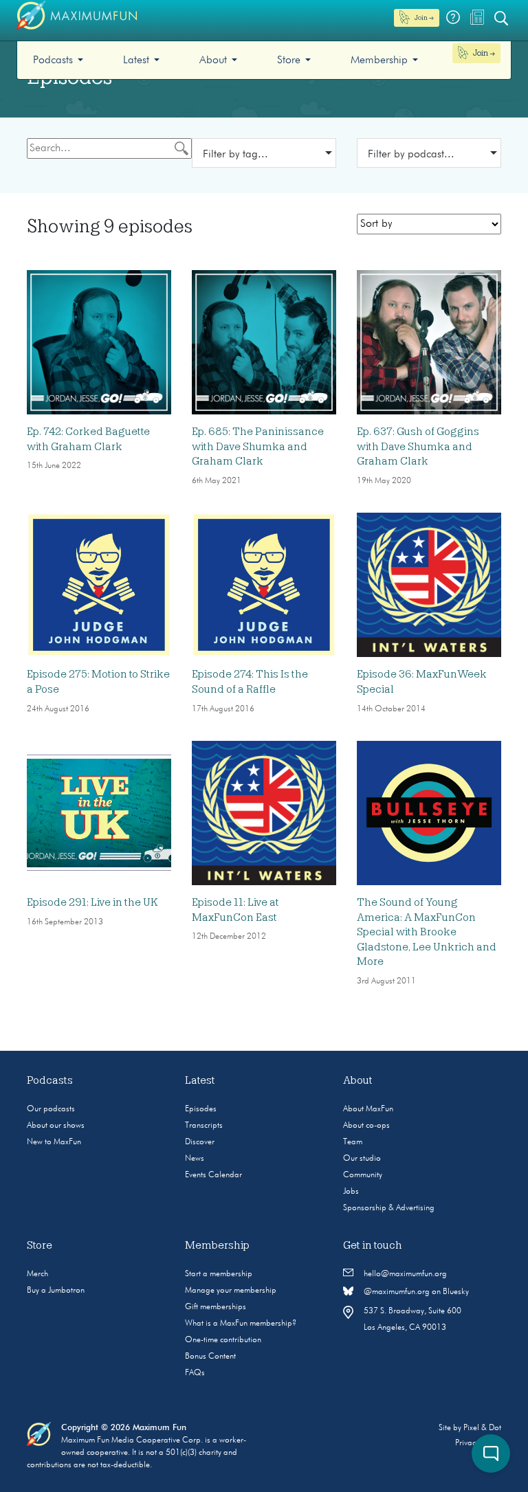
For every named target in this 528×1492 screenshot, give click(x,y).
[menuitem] (58, 60)
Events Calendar (213, 1175)
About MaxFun (368, 1109)
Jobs (351, 1192)
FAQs (195, 1373)
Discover (199, 1142)
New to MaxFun (54, 1142)
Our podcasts (51, 1109)
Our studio (362, 1159)
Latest (136, 60)
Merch (37, 1274)
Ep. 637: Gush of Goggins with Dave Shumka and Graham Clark (418, 446)
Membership (379, 60)
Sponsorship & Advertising (388, 1208)
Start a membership (218, 1274)
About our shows (56, 1126)
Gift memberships (215, 1307)
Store (288, 60)
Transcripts (204, 1126)
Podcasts (53, 60)
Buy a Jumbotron (56, 1291)
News (194, 1159)
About (213, 60)
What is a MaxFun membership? (240, 1324)
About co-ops (366, 1126)
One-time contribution (223, 1340)
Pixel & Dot (482, 1428)
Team (352, 1142)
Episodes (201, 1109)
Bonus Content (210, 1356)
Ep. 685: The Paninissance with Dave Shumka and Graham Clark (258, 446)
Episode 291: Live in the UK (92, 902)
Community (362, 1175)
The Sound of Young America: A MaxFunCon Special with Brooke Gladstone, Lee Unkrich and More (426, 932)
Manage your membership (230, 1291)
